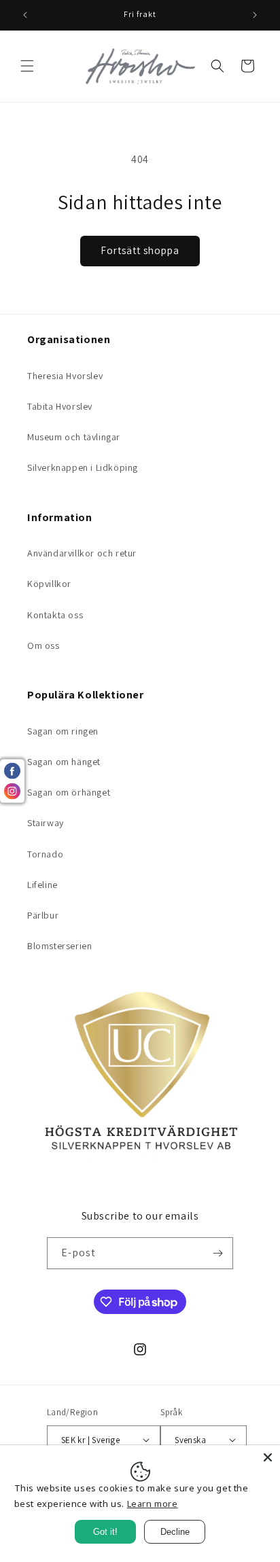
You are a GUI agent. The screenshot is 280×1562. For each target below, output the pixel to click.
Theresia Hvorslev (65, 376)
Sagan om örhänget (68, 792)
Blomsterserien (59, 946)
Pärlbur (42, 915)
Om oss (43, 645)
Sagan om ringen (63, 731)
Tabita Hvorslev (59, 406)
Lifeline (42, 884)
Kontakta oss (55, 615)
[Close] (268, 1457)
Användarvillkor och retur (82, 553)
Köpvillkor (49, 584)
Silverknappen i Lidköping (82, 467)
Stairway (45, 823)
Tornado (45, 854)
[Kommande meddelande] (255, 15)
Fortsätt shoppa (140, 250)
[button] (27, 66)
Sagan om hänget (64, 762)
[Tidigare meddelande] (25, 15)
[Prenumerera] (217, 1253)
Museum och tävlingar (73, 437)
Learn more (152, 1503)
